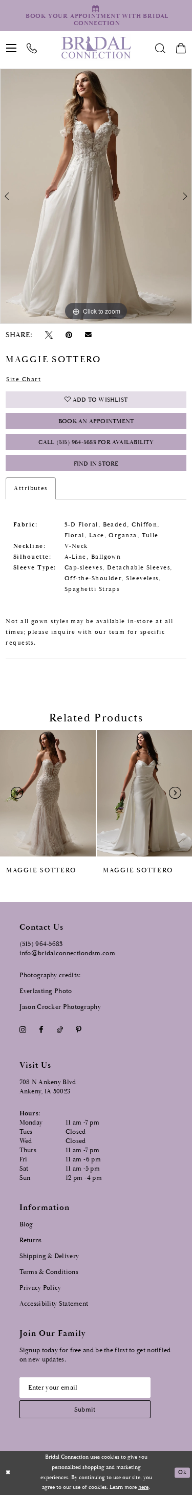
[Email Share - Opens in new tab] (88, 335)
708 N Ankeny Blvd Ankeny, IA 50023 (47, 1087)
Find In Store (96, 464)
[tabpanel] (96, 196)
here (143, 1487)
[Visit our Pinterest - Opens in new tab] (78, 1030)
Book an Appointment (96, 421)
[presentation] (48, 793)
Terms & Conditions (48, 1272)
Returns (30, 1240)
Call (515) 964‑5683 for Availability (95, 442)
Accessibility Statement (54, 1304)
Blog (26, 1224)
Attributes (31, 488)
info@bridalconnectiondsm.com (67, 953)
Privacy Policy (40, 1288)
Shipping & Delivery (49, 1256)
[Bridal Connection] (96, 47)
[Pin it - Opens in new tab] (69, 335)
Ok (182, 1473)
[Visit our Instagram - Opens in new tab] (23, 1030)
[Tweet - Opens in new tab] (49, 335)
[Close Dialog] (8, 1473)
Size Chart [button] (23, 379)
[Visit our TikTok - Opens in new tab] (59, 1030)
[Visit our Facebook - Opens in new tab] (41, 1030)
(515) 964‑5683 (41, 944)
